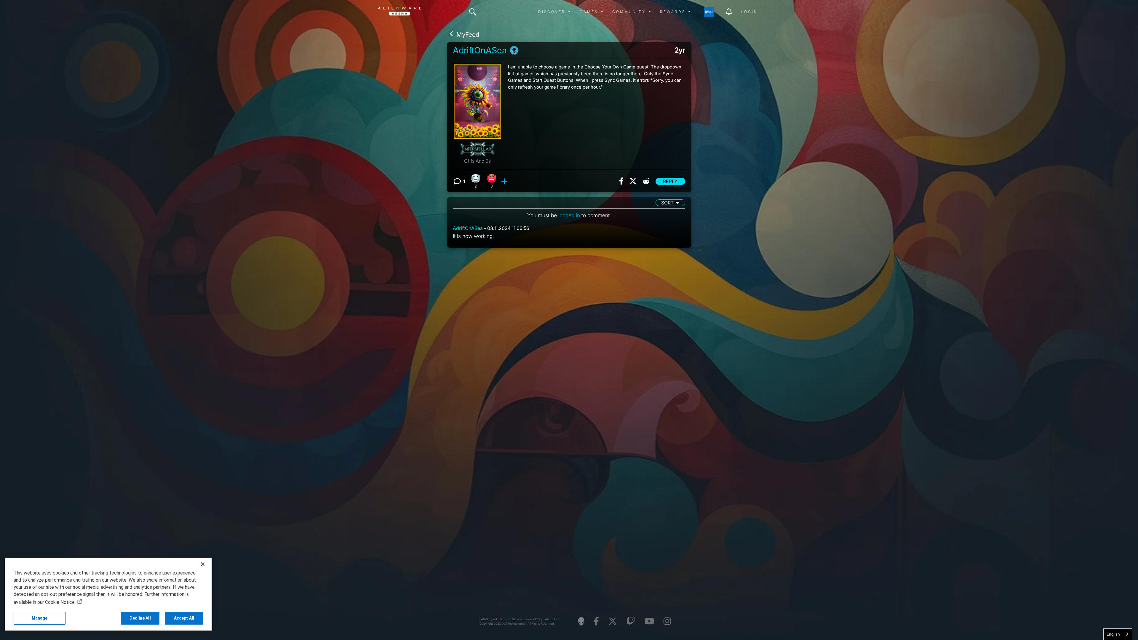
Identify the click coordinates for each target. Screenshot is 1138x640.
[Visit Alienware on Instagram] (667, 621)
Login (749, 11)
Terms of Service (510, 619)
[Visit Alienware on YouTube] (649, 621)
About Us (551, 619)
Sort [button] (667, 203)
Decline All (140, 618)
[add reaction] (505, 181)
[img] (473, 12)
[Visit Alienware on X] (613, 621)
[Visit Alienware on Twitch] (631, 621)
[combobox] (1117, 634)
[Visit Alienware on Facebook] (596, 621)
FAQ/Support (488, 619)
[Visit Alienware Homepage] (581, 621)
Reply (670, 181)
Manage (40, 618)
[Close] (202, 564)
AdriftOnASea (480, 50)
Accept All (184, 618)
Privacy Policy (534, 619)
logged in (569, 215)
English (1113, 634)
